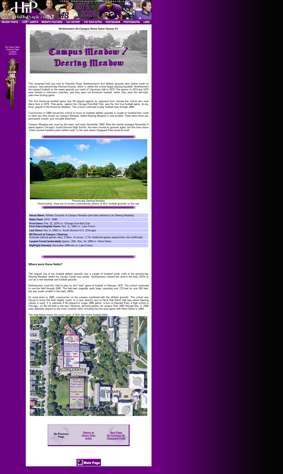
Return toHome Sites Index (88, 435)
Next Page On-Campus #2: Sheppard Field (116, 435)
